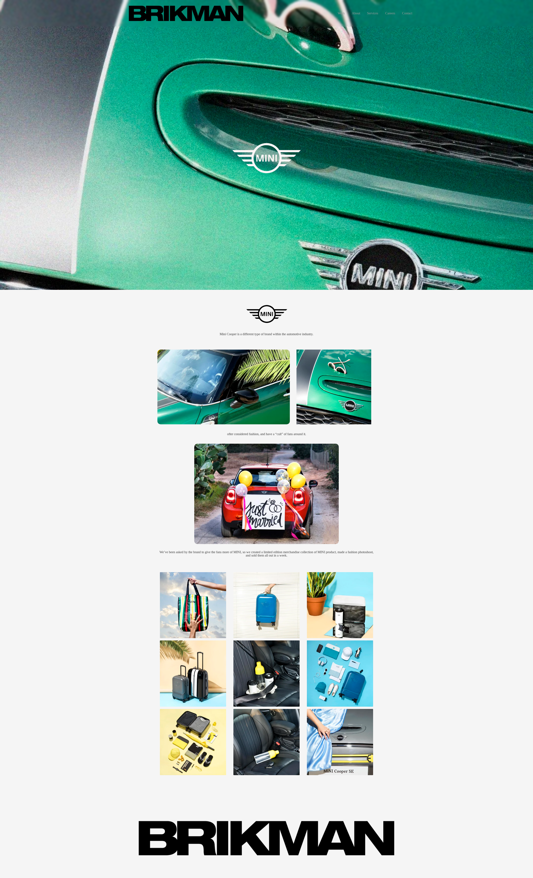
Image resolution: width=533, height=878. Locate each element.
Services (372, 13)
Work (341, 13)
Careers (390, 13)
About (356, 13)
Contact (407, 13)
